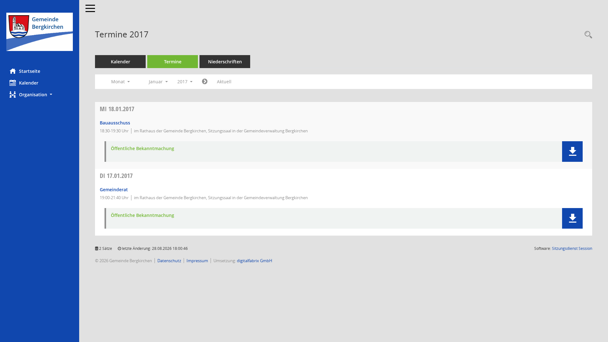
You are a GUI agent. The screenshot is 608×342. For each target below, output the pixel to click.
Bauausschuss (115, 123)
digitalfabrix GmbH (254, 260)
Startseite (29, 71)
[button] (39, 94)
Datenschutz (169, 260)
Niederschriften (225, 62)
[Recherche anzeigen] (586, 35)
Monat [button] (118, 82)
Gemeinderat (114, 190)
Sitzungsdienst (572, 248)
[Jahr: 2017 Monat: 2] (204, 81)
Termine (172, 62)
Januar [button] (156, 82)
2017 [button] (183, 82)
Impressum (197, 260)
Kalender (28, 83)
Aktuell (224, 82)
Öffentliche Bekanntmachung (142, 148)
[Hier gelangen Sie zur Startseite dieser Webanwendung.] (39, 32)
